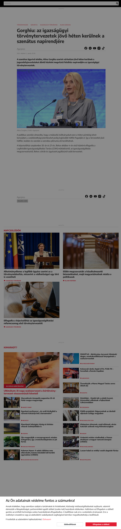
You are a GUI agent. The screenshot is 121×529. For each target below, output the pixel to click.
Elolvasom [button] (47, 519)
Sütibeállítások (70, 524)
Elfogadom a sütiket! (101, 524)
